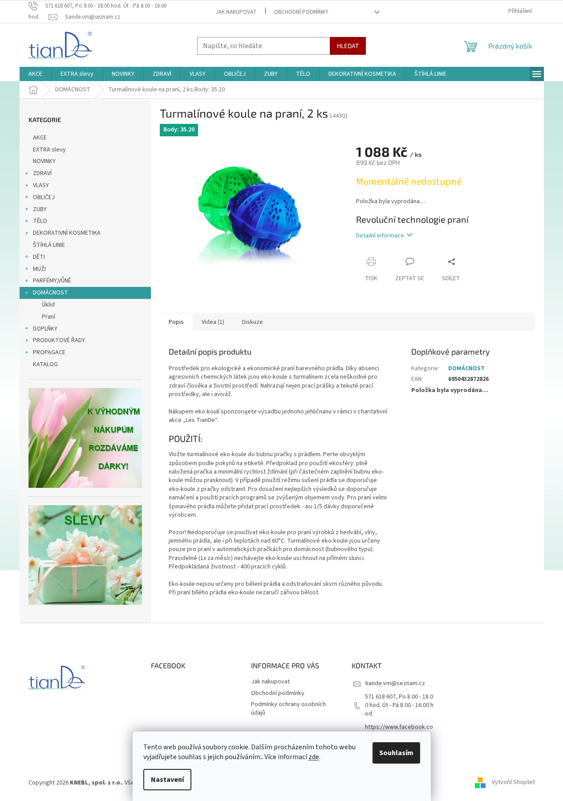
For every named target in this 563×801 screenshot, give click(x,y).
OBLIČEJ (44, 197)
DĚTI (39, 257)
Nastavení (167, 780)
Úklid (48, 304)
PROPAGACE (49, 352)
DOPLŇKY (45, 328)
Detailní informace (380, 235)
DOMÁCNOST (50, 292)
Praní (48, 316)
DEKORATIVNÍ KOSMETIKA (67, 233)
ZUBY (40, 209)
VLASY (41, 185)
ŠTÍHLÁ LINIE (49, 245)
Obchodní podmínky (301, 12)
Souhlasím (396, 753)
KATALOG (45, 364)
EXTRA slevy (49, 149)
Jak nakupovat (236, 12)
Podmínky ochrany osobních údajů (288, 708)
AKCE (40, 137)
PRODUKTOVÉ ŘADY (59, 340)
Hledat (348, 45)
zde (313, 757)
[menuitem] (35, 74)
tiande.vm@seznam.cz (395, 683)
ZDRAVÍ (42, 173)
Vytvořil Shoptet (513, 782)
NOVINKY (44, 161)
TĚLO (40, 221)
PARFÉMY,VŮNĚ (52, 280)
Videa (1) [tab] (213, 322)
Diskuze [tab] (252, 322)
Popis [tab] (176, 322)
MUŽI (39, 269)
